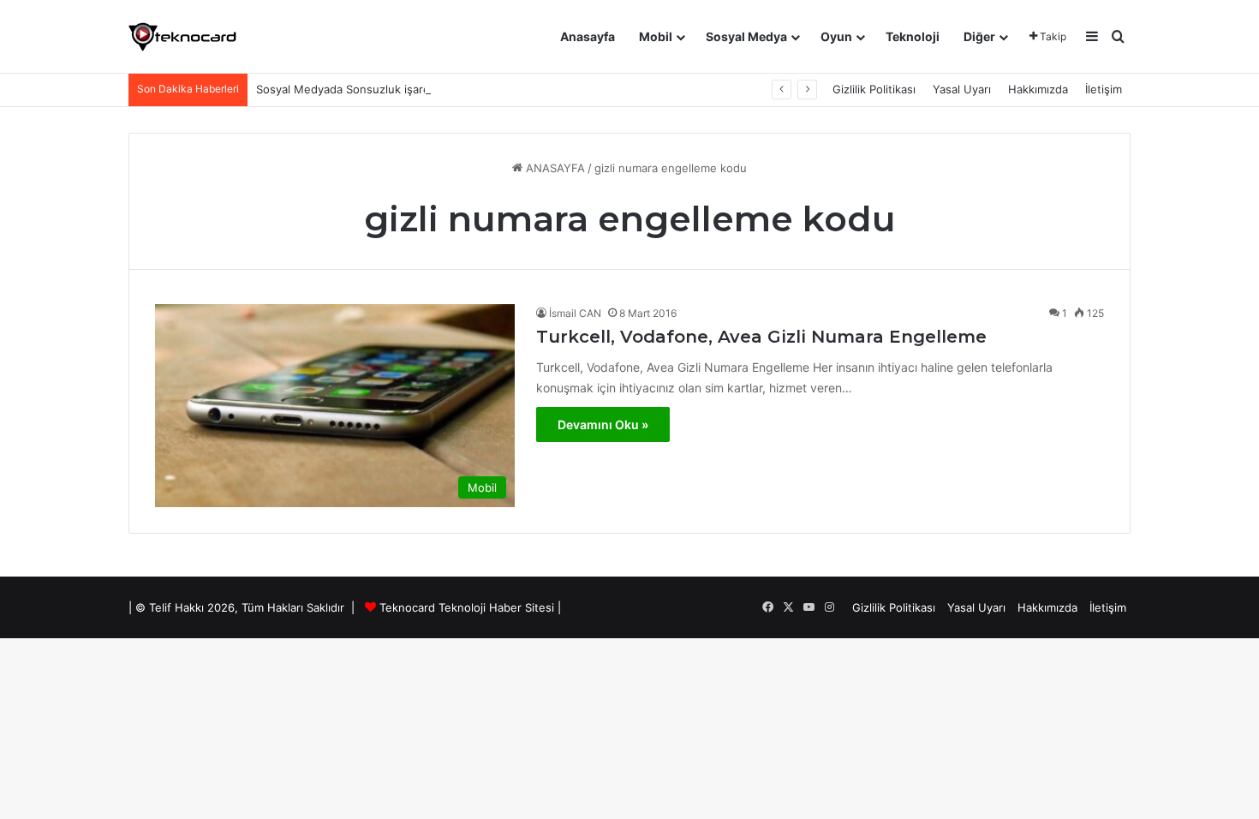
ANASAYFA (553, 168)
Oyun (836, 36)
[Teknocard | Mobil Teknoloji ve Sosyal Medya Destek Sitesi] (182, 37)
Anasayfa (587, 36)
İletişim (1103, 89)
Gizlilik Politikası (874, 89)
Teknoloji (913, 36)
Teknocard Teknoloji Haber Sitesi (466, 607)
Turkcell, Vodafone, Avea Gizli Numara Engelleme (761, 336)
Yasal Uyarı (962, 89)
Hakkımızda (1038, 89)
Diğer (979, 36)
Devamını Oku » (603, 424)
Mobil (655, 36)
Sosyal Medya (746, 36)
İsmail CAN (575, 313)
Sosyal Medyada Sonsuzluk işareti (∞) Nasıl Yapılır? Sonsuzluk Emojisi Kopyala (463, 89)
